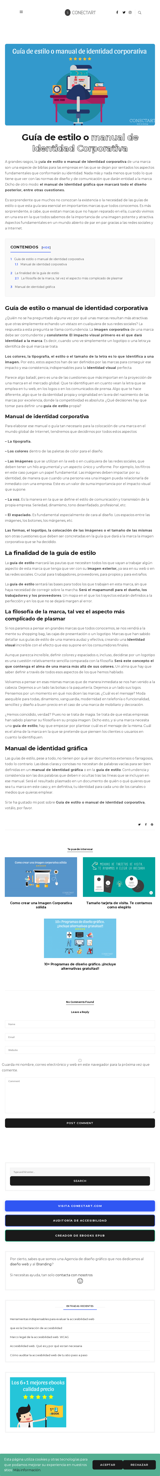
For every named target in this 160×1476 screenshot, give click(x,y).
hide (46, 247)
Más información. (27, 1470)
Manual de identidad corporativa (41, 264)
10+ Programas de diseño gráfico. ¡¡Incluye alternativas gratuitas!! (80, 966)
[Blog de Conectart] (80, 12)
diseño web (19, 1264)
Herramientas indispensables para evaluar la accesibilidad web (52, 1319)
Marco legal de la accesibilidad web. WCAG (39, 1337)
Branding (44, 1264)
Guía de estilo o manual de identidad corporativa (47, 259)
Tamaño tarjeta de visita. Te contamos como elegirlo (119, 905)
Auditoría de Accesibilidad (80, 1220)
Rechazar (139, 1464)
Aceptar (107, 1464)
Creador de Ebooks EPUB (80, 1235)
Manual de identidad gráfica (32, 287)
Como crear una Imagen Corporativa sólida (41, 905)
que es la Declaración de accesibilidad (36, 1328)
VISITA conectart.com (80, 1206)
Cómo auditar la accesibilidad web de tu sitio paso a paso (49, 1355)
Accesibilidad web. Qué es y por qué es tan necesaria (46, 1346)
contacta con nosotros (73, 1275)
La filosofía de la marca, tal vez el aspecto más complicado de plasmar (69, 278)
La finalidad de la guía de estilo (34, 273)
